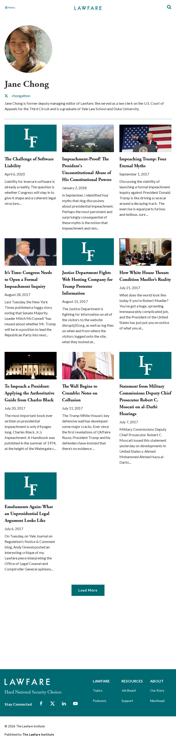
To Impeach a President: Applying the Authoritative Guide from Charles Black (29, 393)
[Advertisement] (39, 635)
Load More (88, 590)
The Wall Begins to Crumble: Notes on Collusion (79, 393)
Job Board (128, 690)
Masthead (157, 701)
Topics (97, 690)
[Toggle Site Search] (169, 7)
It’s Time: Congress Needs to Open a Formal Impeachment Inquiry (28, 279)
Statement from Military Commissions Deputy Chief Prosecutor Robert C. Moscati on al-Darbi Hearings (145, 400)
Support (127, 701)
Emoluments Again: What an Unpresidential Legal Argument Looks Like (29, 513)
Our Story (157, 690)
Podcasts (99, 701)
